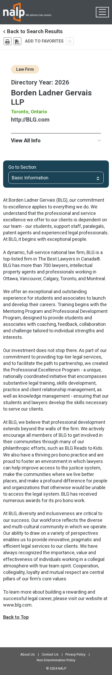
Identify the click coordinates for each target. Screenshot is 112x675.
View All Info (26, 140)
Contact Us (50, 654)
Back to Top (16, 617)
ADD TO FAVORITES (45, 41)
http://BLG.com (30, 119)
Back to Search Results (34, 31)
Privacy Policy (75, 654)
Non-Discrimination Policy (56, 660)
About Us (27, 654)
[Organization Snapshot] (17, 41)
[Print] (7, 41)
